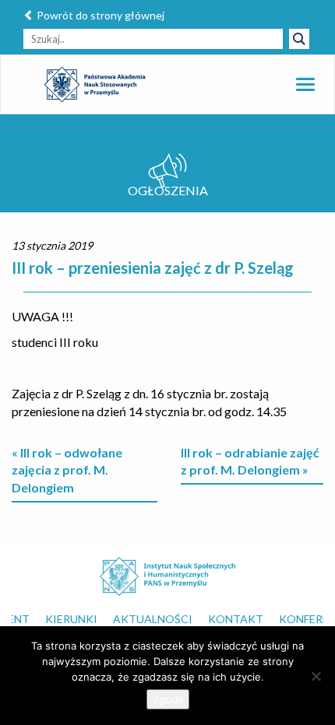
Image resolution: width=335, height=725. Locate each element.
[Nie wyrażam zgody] (315, 676)
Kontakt (235, 618)
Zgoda (168, 699)
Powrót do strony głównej (99, 15)
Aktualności (152, 618)
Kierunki (71, 618)
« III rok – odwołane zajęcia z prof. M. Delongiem (67, 470)
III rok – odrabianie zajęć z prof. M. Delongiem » (250, 461)
